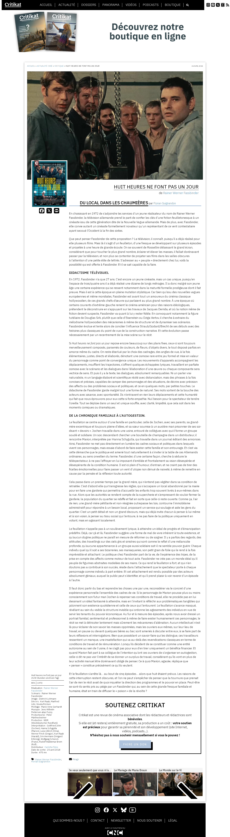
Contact (98, 820)
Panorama (110, 5)
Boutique (173, 5)
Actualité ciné (44, 66)
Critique (59, 66)
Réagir (76, 759)
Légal (172, 820)
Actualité (66, 5)
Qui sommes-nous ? (69, 820)
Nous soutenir (149, 820)
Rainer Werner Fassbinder (44, 689)
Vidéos (131, 5)
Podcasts (151, 5)
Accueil (46, 5)
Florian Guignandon (40, 761)
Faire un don (135, 744)
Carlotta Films (51, 747)
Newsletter (121, 820)
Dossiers (88, 5)
